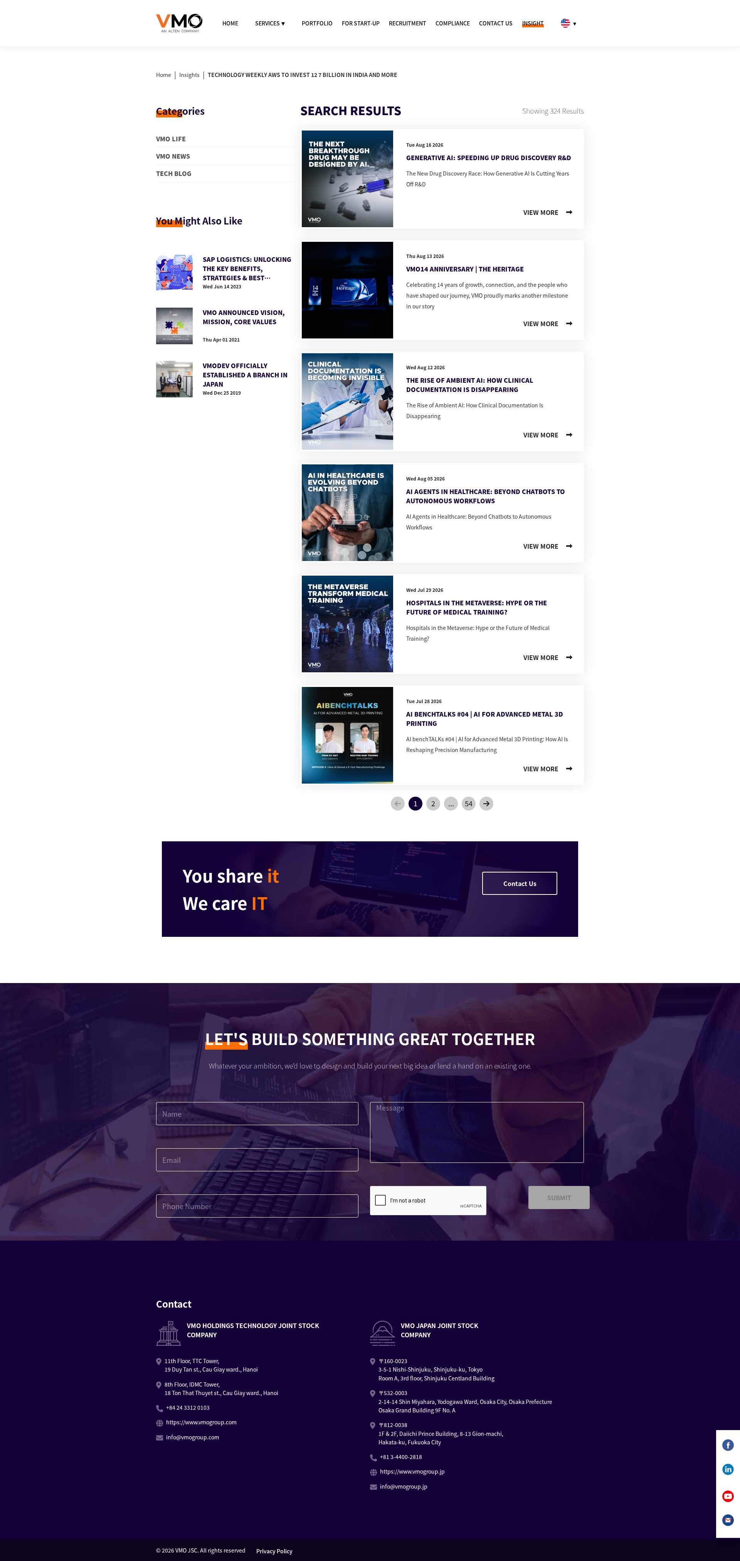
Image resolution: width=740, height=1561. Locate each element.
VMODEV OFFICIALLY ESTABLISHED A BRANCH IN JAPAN (245, 375)
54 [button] (469, 803)
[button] (398, 804)
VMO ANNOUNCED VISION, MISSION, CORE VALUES (244, 317)
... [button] (451, 803)
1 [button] (415, 803)
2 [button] (433, 803)
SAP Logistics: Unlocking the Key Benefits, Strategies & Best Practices (247, 268)
